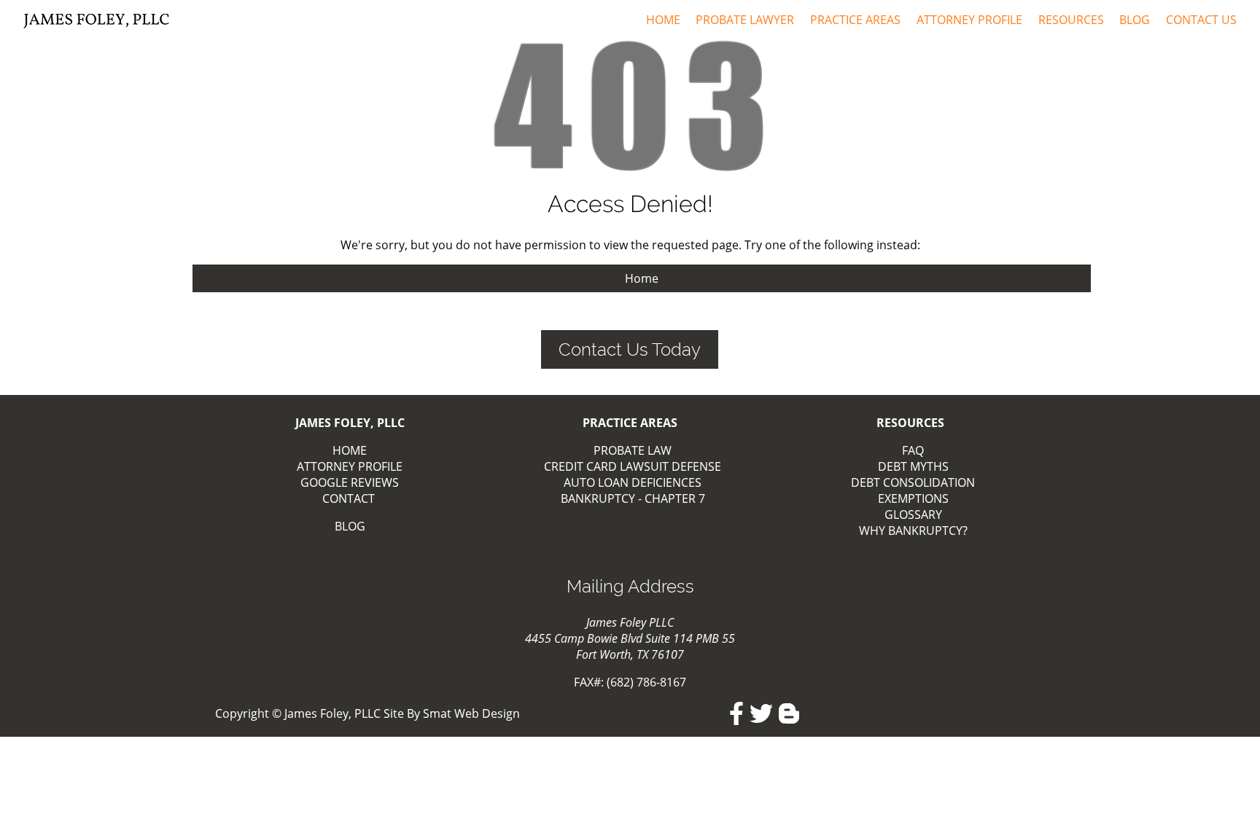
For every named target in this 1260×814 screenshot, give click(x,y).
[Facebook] (736, 713)
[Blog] (789, 713)
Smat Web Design (471, 713)
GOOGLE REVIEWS (349, 482)
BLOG (350, 526)
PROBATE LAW (633, 450)
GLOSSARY (913, 514)
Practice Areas (855, 20)
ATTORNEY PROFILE (349, 466)
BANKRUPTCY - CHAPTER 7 (633, 498)
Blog (1134, 20)
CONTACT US (1201, 20)
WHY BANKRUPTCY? (913, 531)
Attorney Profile (969, 20)
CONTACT (348, 498)
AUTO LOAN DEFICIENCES (632, 482)
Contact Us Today (630, 349)
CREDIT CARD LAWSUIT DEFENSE (632, 466)
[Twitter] (761, 713)
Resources (1071, 20)
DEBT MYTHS (913, 466)
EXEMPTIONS (913, 498)
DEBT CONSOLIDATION (913, 482)
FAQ (913, 450)
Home (663, 20)
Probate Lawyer (745, 20)
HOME (349, 450)
